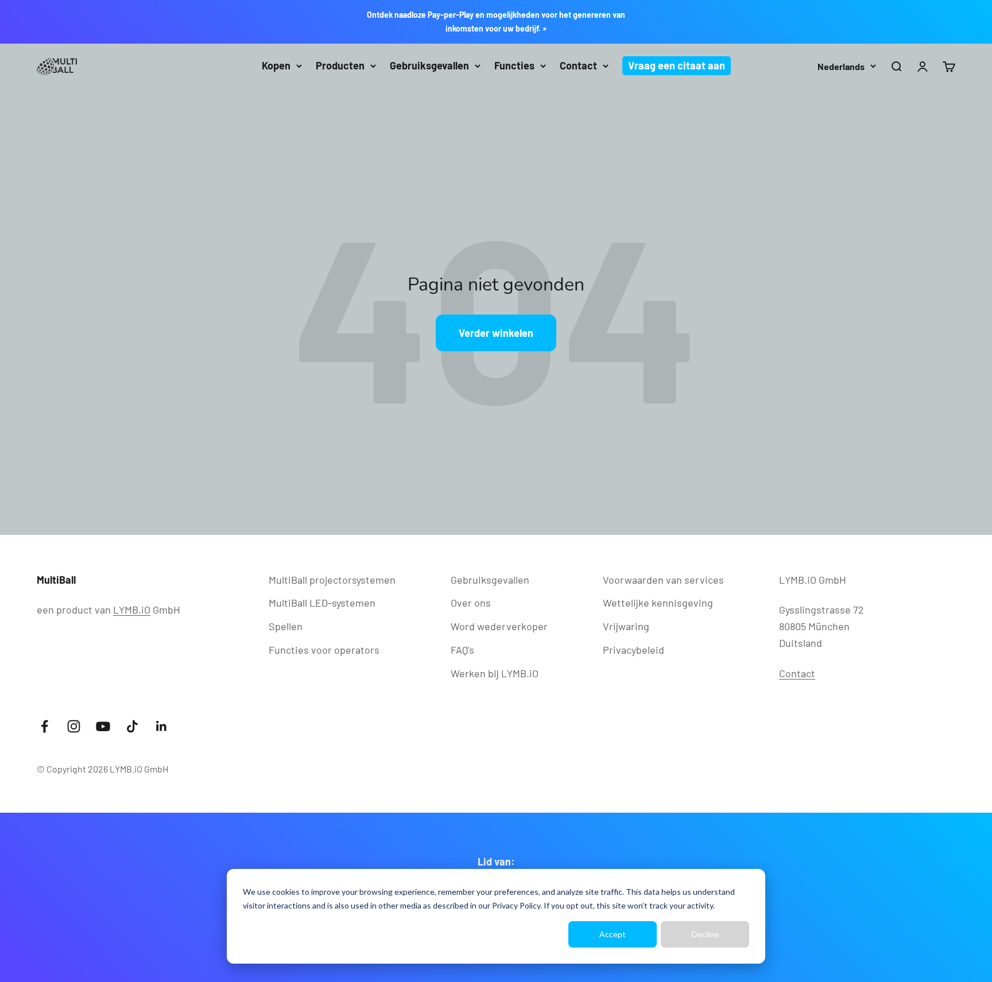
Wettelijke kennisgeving (658, 602)
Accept (612, 934)
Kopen (276, 65)
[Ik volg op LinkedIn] (161, 726)
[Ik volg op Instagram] (74, 726)
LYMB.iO (131, 609)
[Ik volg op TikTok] (132, 726)
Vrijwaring (626, 626)
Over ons (471, 602)
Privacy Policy (516, 905)
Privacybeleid (633, 649)
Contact (578, 65)
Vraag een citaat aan (676, 65)
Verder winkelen (496, 333)
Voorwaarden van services (663, 579)
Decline (705, 934)
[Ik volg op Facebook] (44, 726)
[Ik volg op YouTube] (103, 726)
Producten (340, 65)
